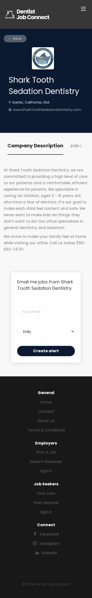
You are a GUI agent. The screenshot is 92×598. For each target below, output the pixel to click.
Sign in (46, 471)
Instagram (49, 543)
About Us (46, 421)
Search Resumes (46, 461)
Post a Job (46, 452)
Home (46, 402)
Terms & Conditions (46, 430)
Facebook (49, 534)
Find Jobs (46, 493)
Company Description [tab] (35, 145)
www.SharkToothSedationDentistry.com (47, 109)
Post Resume (46, 503)
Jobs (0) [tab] (80, 145)
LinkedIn (49, 553)
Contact (46, 411)
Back (17, 38)
